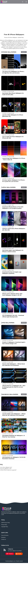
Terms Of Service (4, 535)
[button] (22, 2)
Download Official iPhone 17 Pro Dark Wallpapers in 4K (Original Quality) (12, 207)
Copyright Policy (4, 526)
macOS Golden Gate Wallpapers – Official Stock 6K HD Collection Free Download (13, 414)
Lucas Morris (4, 69)
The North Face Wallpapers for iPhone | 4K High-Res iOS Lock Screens (13, 72)
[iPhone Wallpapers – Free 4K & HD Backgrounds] (4, 2)
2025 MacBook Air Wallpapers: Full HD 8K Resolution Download (13, 458)
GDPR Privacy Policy (5, 522)
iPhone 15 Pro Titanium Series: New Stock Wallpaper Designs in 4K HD (12, 294)
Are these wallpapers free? (6, 467)
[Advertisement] (14, 18)
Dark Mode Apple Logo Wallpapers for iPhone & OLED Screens (12, 251)
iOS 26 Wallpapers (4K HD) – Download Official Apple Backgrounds (13, 316)
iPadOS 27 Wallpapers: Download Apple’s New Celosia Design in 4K (13, 343)
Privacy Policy (4, 524)
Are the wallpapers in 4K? (6, 468)
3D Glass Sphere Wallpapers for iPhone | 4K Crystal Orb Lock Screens (13, 180)
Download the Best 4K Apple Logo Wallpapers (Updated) (11, 272)
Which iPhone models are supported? (8, 470)
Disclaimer (3, 537)
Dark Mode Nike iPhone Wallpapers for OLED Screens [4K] (13, 94)
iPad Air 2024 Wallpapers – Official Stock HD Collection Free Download (13, 364)
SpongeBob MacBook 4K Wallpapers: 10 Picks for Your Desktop (13, 436)
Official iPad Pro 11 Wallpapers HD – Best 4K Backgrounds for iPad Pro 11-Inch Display (13, 387)
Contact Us (3, 539)
